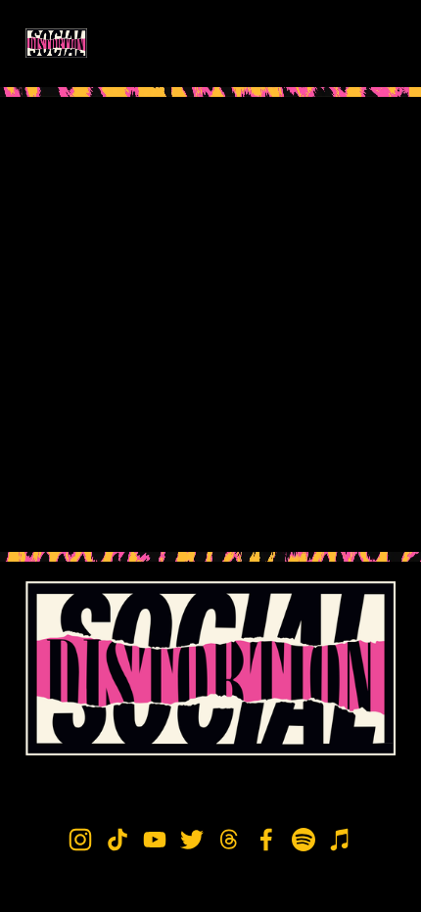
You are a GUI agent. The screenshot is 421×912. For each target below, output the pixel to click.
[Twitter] (192, 839)
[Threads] (229, 839)
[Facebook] (266, 839)
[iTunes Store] (340, 839)
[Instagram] (80, 839)
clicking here (299, 308)
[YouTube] (154, 839)
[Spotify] (303, 839)
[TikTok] (117, 839)
